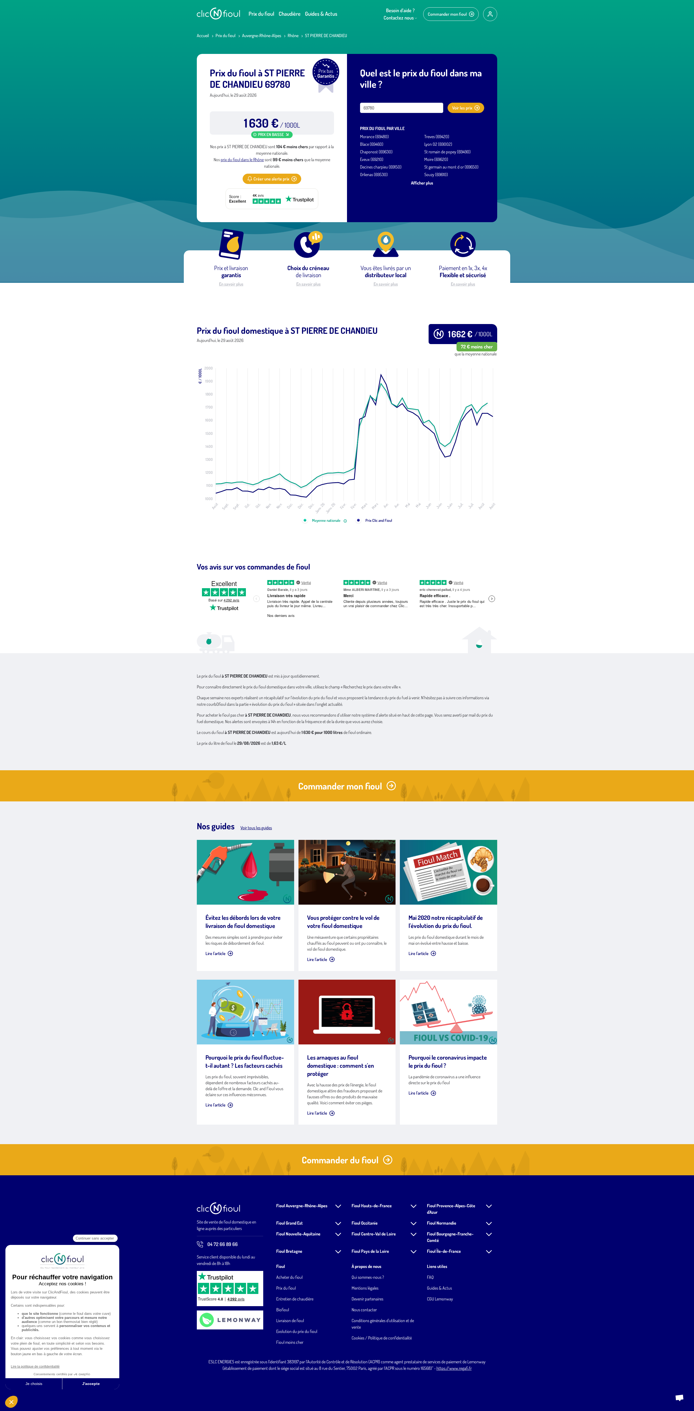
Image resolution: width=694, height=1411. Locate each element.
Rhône (293, 35)
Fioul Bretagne (289, 1251)
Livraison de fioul (290, 1320)
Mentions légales (365, 1288)
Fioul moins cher (289, 1342)
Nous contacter (364, 1309)
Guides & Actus (321, 13)
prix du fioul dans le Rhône (242, 159)
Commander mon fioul (447, 14)
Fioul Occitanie (365, 1223)
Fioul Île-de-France (444, 1251)
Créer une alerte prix (271, 179)
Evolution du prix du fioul (296, 1331)
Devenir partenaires (367, 1299)
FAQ (430, 1277)
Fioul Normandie (441, 1223)
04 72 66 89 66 (222, 1244)
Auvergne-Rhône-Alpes (261, 35)
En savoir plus (231, 284)
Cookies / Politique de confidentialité (382, 1338)
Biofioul (282, 1309)
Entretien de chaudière (294, 1299)
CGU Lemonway (440, 1299)
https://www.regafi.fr (454, 1368)
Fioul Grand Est (289, 1223)
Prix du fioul (261, 13)
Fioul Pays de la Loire (370, 1251)
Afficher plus (422, 183)
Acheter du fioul (289, 1277)
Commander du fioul (340, 1160)
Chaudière (290, 13)
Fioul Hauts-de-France (372, 1205)
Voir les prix (462, 108)
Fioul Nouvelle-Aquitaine (298, 1234)
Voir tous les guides (256, 827)
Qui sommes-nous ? (368, 1277)
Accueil (203, 35)
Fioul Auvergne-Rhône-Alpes (301, 1205)
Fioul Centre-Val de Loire (374, 1234)
